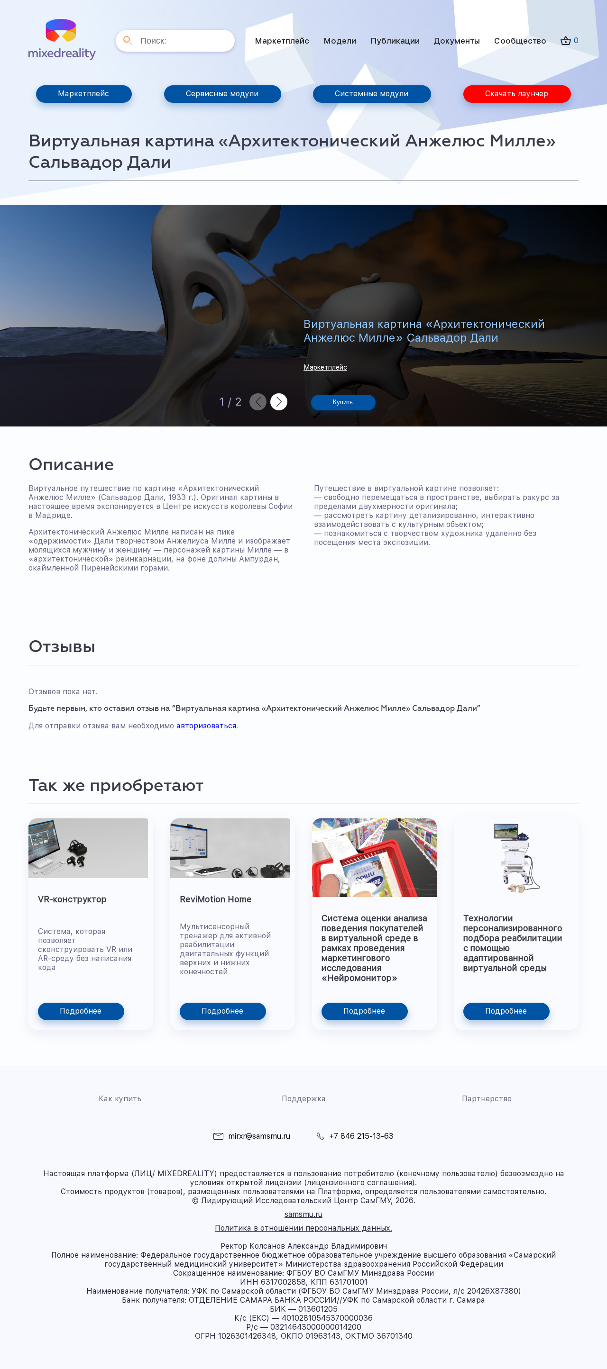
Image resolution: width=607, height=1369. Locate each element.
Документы (457, 40)
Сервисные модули (222, 93)
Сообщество (520, 40)
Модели (339, 40)
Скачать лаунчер (516, 93)
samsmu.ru (303, 1214)
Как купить (120, 1098)
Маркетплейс (282, 40)
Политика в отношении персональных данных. (303, 1228)
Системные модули (371, 93)
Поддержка (304, 1098)
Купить (343, 402)
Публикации (395, 40)
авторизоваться (206, 725)
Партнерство (487, 1098)
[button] (278, 401)
